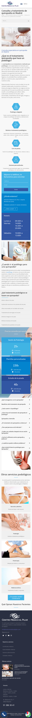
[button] (21, 4)
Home (3, 15)
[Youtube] (8, 635)
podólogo (9, 272)
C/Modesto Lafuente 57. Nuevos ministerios (15, 205)
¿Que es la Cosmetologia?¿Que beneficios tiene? (21, 672)
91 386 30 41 (9, 705)
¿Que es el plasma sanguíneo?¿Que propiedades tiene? (22, 666)
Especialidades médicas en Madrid (14, 15)
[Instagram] (11, 635)
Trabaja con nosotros (16, 715)
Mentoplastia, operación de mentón (11, 678)
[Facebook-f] (6, 635)
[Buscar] (28, 21)
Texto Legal (21, 713)
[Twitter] (3, 635)
